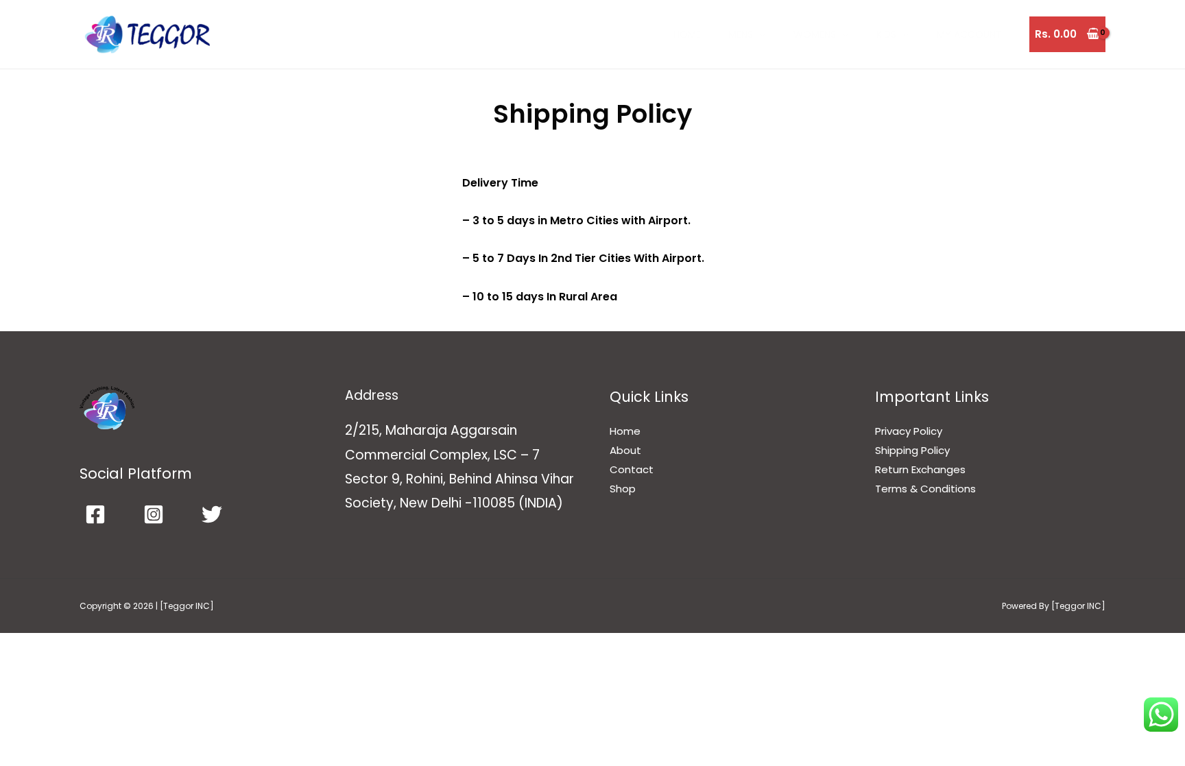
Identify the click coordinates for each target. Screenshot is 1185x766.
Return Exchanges (920, 469)
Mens (740, 34)
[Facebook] (95, 514)
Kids (886, 34)
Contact (632, 469)
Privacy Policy (908, 431)
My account (969, 34)
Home (687, 34)
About (625, 450)
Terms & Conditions (925, 488)
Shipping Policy (912, 450)
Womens (814, 34)
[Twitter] (212, 514)
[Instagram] (153, 514)
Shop (623, 488)
